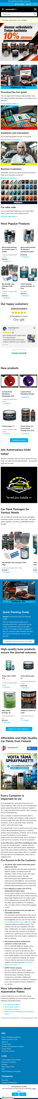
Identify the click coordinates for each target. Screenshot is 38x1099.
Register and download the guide (18, 641)
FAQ (3, 1069)
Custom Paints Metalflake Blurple (27, 393)
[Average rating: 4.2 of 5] (5, 720)
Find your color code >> (9, 216)
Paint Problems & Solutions (11, 1071)
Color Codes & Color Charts (11, 1060)
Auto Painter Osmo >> (13, 1007)
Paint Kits (5, 1080)
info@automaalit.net (13, 1037)
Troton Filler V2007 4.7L (9, 677)
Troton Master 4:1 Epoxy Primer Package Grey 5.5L (27, 428)
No (15, 1094)
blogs (22, 922)
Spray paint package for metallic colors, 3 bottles (9, 249)
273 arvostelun (15, 316)
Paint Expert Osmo (8, 1067)
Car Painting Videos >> (13, 1009)
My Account (19, 4)
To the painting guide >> (9, 104)
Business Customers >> (9, 178)
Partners (5, 1064)
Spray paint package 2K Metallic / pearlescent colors (28, 249)
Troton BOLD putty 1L (27, 677)
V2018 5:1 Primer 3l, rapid (28, 712)
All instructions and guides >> (11, 140)
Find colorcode (5, 24)
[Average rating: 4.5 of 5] (5, 259)
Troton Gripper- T (8, 426)
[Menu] (3, 9)
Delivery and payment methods (13, 1046)
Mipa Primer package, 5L (6, 712)
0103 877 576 (12, 1039)
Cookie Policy (6, 1049)
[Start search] (35, 14)
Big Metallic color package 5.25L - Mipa (8, 286)
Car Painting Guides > (12, 1005)
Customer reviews (19, 440)
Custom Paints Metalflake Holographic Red (8, 394)
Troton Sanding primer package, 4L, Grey (28, 286)
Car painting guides (12, 922)
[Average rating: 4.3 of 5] (5, 296)
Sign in (28, 4)
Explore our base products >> (19, 729)
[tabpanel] (19, 42)
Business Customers (9, 1062)
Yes (23, 1094)
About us (5, 1042)
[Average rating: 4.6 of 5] (24, 255)
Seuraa (33, 748)
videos (29, 922)
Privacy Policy (6, 1044)
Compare (7, 261)
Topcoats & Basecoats (9, 1082)
